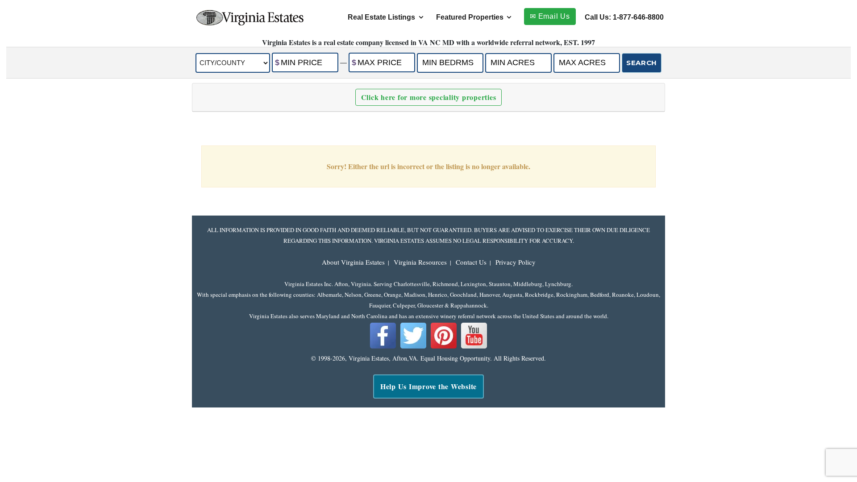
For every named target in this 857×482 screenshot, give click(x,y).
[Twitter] (413, 347)
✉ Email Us (550, 16)
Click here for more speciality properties (428, 97)
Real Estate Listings (381, 17)
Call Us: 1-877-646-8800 (624, 17)
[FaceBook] (383, 347)
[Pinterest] (443, 347)
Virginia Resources (420, 262)
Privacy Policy (515, 262)
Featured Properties (469, 17)
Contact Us (471, 262)
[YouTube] (474, 347)
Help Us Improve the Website (428, 386)
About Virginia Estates (353, 262)
